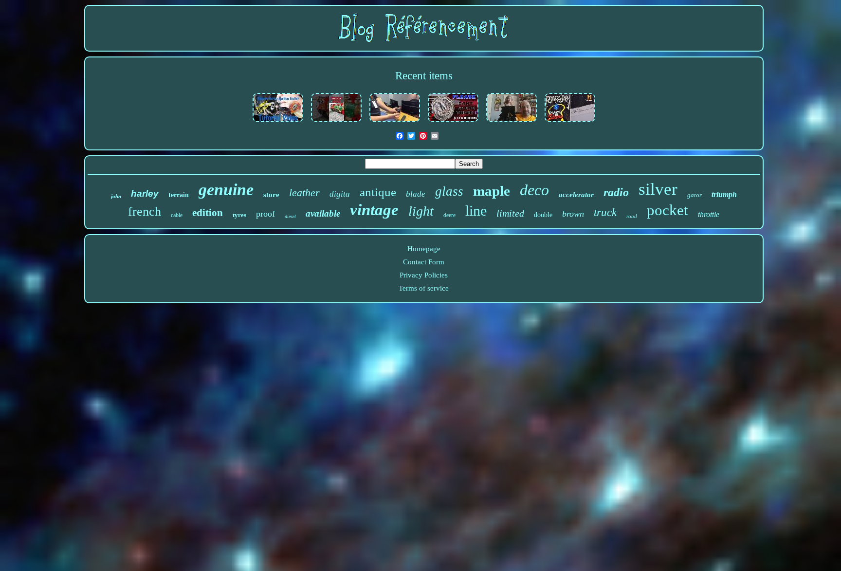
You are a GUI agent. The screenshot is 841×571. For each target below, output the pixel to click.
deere (449, 215)
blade (415, 194)
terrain (178, 195)
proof (265, 214)
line (476, 211)
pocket (667, 210)
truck (605, 212)
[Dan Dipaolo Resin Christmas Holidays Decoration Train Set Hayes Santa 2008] (336, 123)
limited (510, 213)
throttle (708, 214)
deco (534, 190)
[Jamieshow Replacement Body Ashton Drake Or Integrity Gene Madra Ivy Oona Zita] (511, 123)
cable (177, 215)
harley (145, 193)
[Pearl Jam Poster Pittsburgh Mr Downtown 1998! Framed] (570, 123)
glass (449, 191)
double (543, 215)
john (116, 196)
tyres (239, 215)
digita (339, 194)
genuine (226, 190)
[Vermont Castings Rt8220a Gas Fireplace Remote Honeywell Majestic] (394, 123)
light (421, 211)
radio (616, 192)
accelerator (576, 195)
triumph (724, 194)
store (271, 195)
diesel (290, 216)
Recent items (424, 76)
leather (304, 192)
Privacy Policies (424, 275)
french (144, 211)
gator (694, 195)
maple (491, 191)
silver (658, 189)
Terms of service (424, 288)
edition (207, 213)
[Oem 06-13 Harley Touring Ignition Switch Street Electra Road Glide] (278, 123)
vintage (374, 210)
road (631, 216)
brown (573, 214)
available (323, 213)
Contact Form (423, 262)
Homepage (423, 249)
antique (378, 192)
